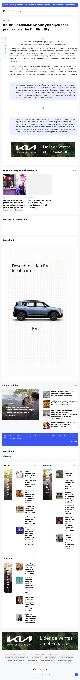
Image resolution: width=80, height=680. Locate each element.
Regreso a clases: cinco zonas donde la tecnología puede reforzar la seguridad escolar (62, 393)
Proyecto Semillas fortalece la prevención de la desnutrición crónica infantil (69, 541)
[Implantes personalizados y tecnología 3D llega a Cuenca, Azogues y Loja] (19, 617)
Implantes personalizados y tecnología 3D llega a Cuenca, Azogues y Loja (30, 618)
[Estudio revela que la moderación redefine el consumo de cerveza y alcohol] (20, 493)
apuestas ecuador (32, 660)
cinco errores (9, 404)
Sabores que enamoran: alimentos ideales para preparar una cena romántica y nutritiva (29, 603)
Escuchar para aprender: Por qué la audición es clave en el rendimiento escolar (63, 424)
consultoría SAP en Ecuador (66, 657)
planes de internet (36, 657)
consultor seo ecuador (67, 654)
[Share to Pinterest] (5, 45)
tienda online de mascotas (41, 662)
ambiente (28, 662)
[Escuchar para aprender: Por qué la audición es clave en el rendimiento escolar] (46, 425)
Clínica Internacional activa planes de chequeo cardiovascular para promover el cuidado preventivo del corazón (30, 478)
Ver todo (74, 170)
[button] (5, 56)
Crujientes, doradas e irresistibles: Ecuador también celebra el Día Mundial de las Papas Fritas (64, 403)
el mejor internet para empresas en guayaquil (16, 657)
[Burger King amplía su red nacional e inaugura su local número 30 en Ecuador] (19, 566)
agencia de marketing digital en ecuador (15, 654)
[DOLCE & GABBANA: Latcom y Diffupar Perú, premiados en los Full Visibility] (40, 184)
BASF (4, 5)
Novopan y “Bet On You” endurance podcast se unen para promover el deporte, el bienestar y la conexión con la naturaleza (30, 536)
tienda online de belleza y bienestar (61, 662)
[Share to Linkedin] (5, 48)
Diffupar (6, 20)
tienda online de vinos (50, 657)
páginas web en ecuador (16, 662)
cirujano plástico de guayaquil (64, 660)
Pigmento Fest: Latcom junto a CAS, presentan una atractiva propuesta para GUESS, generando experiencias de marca (14, 205)
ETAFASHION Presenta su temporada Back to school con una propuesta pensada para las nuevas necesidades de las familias (30, 515)
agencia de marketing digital (36, 654)
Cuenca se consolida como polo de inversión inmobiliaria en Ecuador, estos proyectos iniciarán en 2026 (30, 585)
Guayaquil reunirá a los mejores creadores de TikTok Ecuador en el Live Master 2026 (69, 524)
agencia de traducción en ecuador (15, 660)
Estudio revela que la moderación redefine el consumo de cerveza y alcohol (30, 496)
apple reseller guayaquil (47, 660)
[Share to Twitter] (5, 42)
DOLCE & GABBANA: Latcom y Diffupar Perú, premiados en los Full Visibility (39, 204)
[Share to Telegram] (5, 52)
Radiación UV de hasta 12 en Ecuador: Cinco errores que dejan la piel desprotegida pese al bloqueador (19, 411)
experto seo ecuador (53, 654)
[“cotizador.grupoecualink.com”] (7, 456)
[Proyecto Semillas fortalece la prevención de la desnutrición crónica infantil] (59, 538)
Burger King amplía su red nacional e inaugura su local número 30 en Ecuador (29, 568)
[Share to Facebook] (5, 38)
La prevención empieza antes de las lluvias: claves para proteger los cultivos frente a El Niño (42, 5)
